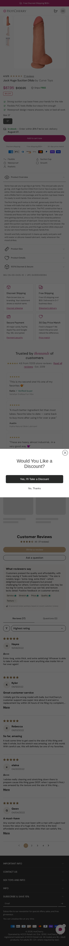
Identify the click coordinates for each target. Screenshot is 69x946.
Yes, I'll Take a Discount (34, 479)
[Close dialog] (65, 452)
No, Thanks (34, 488)
